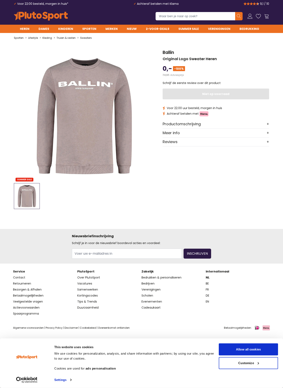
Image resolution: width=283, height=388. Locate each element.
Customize (246, 363)
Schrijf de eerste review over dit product (192, 83)
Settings (60, 380)
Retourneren (22, 283)
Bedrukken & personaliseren (161, 277)
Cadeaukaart (151, 307)
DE (207, 295)
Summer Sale (188, 29)
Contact (19, 277)
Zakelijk (148, 271)
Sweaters (86, 38)
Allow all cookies (248, 349)
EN (207, 301)
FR (207, 289)
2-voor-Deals (157, 29)
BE (207, 283)
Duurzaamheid (88, 307)
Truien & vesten (66, 38)
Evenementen (152, 301)
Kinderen (65, 29)
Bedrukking (249, 29)
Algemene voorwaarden (28, 328)
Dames (44, 29)
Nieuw (132, 29)
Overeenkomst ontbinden (114, 328)
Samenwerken (87, 289)
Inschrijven (197, 253)
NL (207, 277)
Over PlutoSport (88, 277)
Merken (111, 29)
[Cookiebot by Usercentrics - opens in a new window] (27, 380)
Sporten (89, 29)
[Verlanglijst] (258, 16)
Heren (24, 29)
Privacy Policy (54, 328)
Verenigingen (219, 29)
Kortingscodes (87, 295)
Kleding (47, 38)
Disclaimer (71, 328)
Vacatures (84, 283)
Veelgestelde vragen (28, 301)
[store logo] (41, 16)
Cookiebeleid (88, 328)
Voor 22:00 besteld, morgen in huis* (42, 4)
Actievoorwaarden (26, 307)
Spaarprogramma (26, 313)
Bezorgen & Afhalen (27, 289)
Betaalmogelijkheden (28, 295)
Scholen (147, 295)
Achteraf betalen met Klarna (158, 4)
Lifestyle (33, 38)
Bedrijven (148, 283)
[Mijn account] (250, 16)
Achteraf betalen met (183, 114)
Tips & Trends (87, 301)
